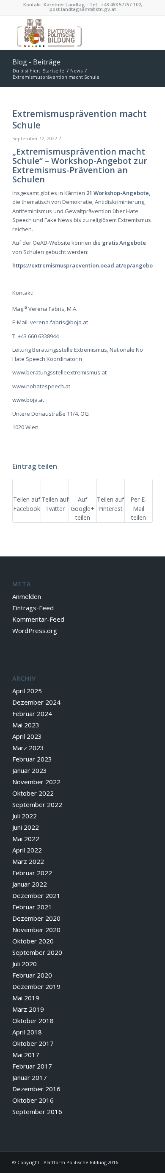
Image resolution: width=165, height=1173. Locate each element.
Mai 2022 (25, 838)
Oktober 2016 (33, 1100)
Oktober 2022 (33, 793)
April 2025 (27, 691)
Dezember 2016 (36, 1089)
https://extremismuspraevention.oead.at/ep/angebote (85, 265)
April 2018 (27, 1032)
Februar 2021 (32, 907)
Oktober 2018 (33, 1020)
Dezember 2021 (36, 895)
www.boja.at (28, 399)
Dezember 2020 (36, 918)
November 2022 (36, 782)
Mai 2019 (25, 998)
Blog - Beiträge (36, 62)
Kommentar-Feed (38, 619)
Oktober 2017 (33, 1043)
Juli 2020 (24, 963)
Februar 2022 (32, 872)
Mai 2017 (25, 1054)
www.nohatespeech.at (41, 386)
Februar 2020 (32, 975)
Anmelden (26, 596)
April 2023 (27, 736)
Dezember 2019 (36, 986)
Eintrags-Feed (33, 608)
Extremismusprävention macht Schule (79, 119)
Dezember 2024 (36, 702)
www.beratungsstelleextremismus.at (59, 372)
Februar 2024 (32, 713)
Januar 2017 (29, 1077)
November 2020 (36, 929)
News (76, 70)
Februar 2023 (32, 759)
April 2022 (27, 850)
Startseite (53, 70)
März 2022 (28, 861)
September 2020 (37, 952)
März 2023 (28, 747)
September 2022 (37, 804)
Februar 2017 (32, 1066)
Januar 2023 (29, 770)
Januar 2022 (29, 884)
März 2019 (28, 1009)
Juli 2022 (24, 816)
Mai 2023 (25, 725)
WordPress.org (34, 630)
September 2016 (37, 1111)
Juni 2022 (25, 827)
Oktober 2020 (33, 941)
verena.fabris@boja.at (59, 322)
